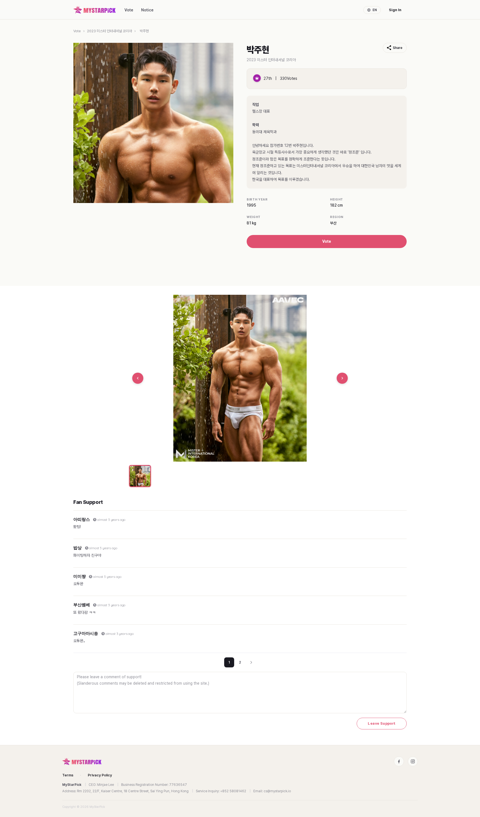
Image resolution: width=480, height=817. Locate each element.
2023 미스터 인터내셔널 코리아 (109, 31)
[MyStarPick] (94, 10)
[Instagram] (413, 761)
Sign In (395, 10)
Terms (67, 775)
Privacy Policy (100, 775)
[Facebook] (399, 761)
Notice (147, 10)
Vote (128, 10)
